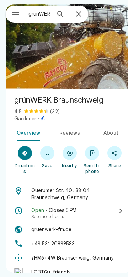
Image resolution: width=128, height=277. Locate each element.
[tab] (26, 132)
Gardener (25, 118)
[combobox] (39, 14)
